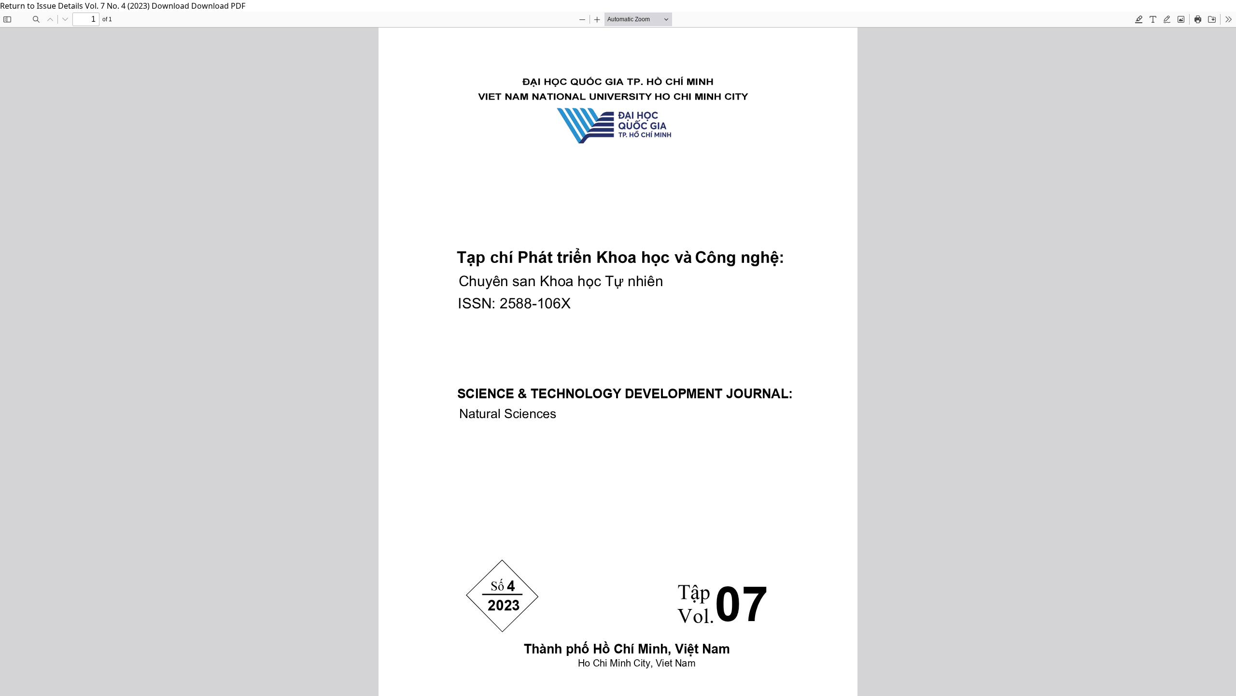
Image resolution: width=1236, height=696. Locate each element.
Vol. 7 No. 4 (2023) (118, 5)
